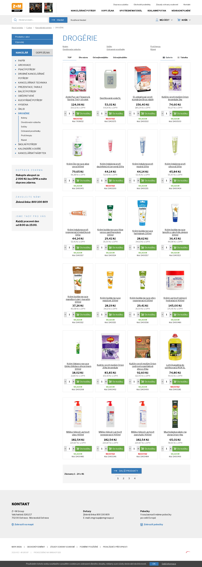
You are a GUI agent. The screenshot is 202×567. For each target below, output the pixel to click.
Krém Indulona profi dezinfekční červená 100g (110, 165)
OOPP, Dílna (107, 10)
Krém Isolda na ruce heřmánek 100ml (142, 232)
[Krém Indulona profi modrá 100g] (143, 146)
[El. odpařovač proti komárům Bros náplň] (143, 79)
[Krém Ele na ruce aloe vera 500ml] (78, 146)
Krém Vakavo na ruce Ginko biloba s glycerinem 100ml (77, 366)
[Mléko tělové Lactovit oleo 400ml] (78, 414)
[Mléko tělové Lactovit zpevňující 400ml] (143, 414)
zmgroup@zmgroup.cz (102, 518)
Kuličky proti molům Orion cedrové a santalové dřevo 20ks (142, 366)
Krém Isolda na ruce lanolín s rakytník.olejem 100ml (175, 232)
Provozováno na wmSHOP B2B (47, 552)
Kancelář (22, 52)
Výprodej (19, 42)
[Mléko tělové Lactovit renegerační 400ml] (110, 414)
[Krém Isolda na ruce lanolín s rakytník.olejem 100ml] (175, 213)
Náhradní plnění (181, 10)
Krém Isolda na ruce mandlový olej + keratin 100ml (78, 299)
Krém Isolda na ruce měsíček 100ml (110, 299)
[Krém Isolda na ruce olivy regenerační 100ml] (143, 280)
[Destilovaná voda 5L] (110, 79)
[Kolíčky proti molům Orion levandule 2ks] (175, 79)
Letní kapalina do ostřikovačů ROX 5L (175, 366)
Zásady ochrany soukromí (167, 4)
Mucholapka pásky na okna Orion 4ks (175, 433)
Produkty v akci (22, 37)
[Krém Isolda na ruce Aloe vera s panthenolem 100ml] (110, 213)
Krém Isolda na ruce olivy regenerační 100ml (143, 299)
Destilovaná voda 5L (110, 98)
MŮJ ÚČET (165, 20)
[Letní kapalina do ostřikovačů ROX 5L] (175, 347)
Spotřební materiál (131, 10)
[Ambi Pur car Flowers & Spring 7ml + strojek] (78, 79)
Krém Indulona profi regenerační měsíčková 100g (77, 232)
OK (154, 564)
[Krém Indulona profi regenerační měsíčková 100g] (78, 213)
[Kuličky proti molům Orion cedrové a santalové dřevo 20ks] (143, 347)
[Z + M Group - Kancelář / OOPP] (17, 11)
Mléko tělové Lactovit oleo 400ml (77, 433)
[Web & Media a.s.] (188, 552)
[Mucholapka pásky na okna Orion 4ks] (175, 414)
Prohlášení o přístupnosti (115, 547)
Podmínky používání (89, 547)
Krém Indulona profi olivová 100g (175, 165)
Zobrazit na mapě (24, 524)
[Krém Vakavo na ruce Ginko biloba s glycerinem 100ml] (78, 347)
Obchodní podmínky (142, 4)
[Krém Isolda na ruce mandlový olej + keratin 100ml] (78, 280)
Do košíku (85, 113)
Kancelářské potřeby (83, 10)
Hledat (60, 20)
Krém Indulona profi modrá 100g (142, 165)
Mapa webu (17, 547)
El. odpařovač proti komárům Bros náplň (142, 98)
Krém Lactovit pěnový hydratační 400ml (175, 299)
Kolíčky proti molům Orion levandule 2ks (175, 98)
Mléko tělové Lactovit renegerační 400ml (110, 433)
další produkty (128, 471)
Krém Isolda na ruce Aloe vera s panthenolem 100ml (110, 232)
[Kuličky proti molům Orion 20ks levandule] (110, 347)
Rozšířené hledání (78, 20)
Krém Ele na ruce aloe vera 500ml (78, 165)
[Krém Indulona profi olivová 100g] (175, 146)
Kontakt (187, 4)
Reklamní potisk (157, 10)
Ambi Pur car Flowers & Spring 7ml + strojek (78, 98)
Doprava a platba (121, 4)
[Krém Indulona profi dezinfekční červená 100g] (110, 146)
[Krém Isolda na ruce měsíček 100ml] (110, 280)
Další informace (169, 564)
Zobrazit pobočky (153, 524)
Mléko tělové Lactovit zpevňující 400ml (142, 433)
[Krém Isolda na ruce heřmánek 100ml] (143, 213)
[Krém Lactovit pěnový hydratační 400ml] (175, 280)
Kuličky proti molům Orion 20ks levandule (110, 366)
